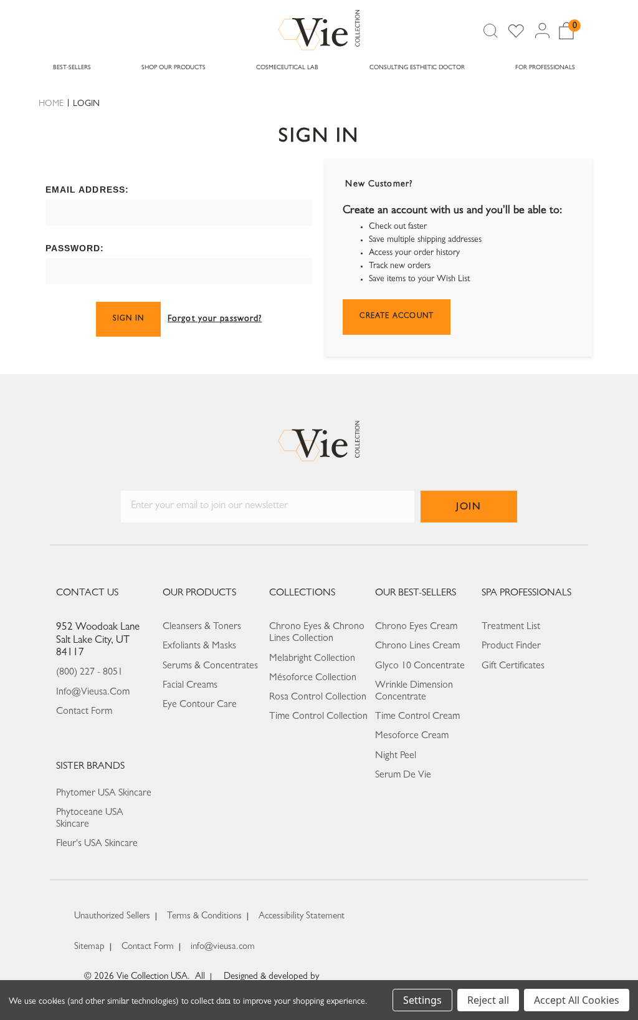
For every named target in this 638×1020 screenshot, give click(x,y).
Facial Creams (190, 686)
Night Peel (395, 756)
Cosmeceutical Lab (287, 68)
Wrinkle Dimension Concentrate (414, 692)
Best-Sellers (72, 68)
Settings (422, 1000)
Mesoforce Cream (412, 736)
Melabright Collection (312, 659)
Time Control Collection (318, 717)
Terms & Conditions (204, 916)
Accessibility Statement (302, 916)
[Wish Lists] (516, 30)
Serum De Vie (403, 776)
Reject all (488, 1000)
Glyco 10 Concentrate (420, 666)
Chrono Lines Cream (417, 647)
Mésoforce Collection (312, 678)
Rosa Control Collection (317, 698)
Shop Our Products (173, 68)
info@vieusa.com (93, 693)
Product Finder (511, 647)
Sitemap (89, 947)
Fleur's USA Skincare (97, 844)
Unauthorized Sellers (112, 916)
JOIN (468, 507)
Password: (75, 248)
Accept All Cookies (576, 1000)
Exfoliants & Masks (199, 647)
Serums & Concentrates (210, 666)
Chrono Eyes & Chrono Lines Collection (316, 633)
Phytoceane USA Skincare (89, 819)
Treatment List (511, 627)
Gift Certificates (513, 666)
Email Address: (87, 190)
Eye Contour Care (200, 705)
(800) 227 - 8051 (89, 673)
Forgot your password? (215, 319)
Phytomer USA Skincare (103, 794)
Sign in (128, 319)
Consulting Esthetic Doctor (417, 68)
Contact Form (84, 712)
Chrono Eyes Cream (416, 627)
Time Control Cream (417, 717)
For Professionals (545, 68)
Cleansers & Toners (202, 627)
